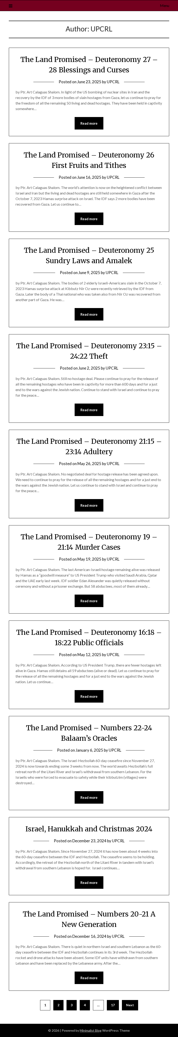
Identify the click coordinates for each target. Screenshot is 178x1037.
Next (130, 1005)
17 (113, 1005)
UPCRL (113, 81)
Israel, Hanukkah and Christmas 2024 (89, 828)
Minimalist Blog (91, 1030)
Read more (89, 123)
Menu (164, 5)
